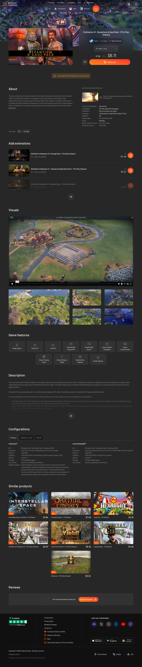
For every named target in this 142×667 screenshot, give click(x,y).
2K (100, 116)
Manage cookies (14, 654)
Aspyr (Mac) (113, 113)
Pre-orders (61, 3)
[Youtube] (123, 624)
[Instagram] (109, 624)
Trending (51, 3)
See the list (102, 106)
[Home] (10, 4)
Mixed (101, 125)
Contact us (47, 628)
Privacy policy (48, 621)
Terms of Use (48, 618)
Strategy (102, 121)
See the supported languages (108, 109)
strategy (26, 131)
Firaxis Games (104, 113)
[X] (101, 624)
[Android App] (112, 641)
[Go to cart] (128, 4)
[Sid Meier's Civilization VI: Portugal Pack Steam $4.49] (19, 155)
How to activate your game (108, 111)
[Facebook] (116, 624)
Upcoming (71, 3)
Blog (79, 3)
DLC (19, 131)
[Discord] (94, 624)
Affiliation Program (50, 625)
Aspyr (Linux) (122, 113)
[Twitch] (130, 624)
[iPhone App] (97, 641)
